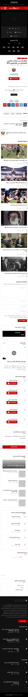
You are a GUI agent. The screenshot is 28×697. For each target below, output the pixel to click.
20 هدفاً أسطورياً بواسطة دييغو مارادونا (18, 205)
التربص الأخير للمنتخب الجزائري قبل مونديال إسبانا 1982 (15, 227)
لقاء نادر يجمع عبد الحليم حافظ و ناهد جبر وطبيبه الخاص (15, 273)
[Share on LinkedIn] (13, 105)
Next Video (3, 129)
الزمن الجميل (22, 363)
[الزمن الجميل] (14, 8)
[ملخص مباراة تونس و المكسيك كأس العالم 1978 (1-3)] (3, 133)
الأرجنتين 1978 (19, 113)
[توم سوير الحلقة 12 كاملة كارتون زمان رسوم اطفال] (23, 685)
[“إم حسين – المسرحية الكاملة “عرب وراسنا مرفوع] (22, 493)
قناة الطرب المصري (13, 380)
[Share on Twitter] (21, 105)
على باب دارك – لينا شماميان (13, 672)
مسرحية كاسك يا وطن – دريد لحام (10, 499)
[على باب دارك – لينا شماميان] (23, 675)
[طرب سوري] (23, 546)
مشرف (15, 493)
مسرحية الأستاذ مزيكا (12, 480)
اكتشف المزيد (22, 621)
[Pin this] (5, 105)
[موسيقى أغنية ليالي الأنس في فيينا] (23, 665)
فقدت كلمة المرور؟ (19, 589)
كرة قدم (23, 58)
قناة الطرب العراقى (13, 409)
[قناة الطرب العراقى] (22, 412)
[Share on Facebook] (25, 105)
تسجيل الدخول (20, 585)
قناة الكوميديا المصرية (12, 419)
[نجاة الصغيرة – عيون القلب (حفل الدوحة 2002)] (23, 651)
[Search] (1, 8)
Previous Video (23, 120)
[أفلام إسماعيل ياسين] (23, 525)
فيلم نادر (12, 113)
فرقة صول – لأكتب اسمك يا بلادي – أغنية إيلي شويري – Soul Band (14, 4)
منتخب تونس (6, 113)
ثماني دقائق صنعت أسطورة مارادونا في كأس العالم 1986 (15, 160)
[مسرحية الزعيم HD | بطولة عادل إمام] (14, 464)
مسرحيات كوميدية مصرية (14, 537)
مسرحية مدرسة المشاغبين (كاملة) (10, 470)
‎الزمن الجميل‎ (17, 332)
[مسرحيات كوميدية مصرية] (23, 539)
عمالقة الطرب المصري (12, 399)
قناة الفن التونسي (14, 74)
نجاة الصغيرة (17, 530)
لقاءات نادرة (19, 58)
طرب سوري (17, 544)
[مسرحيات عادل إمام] (23, 518)
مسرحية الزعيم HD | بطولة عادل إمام (15, 465)
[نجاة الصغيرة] (23, 532)
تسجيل (21, 587)
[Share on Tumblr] (9, 105)
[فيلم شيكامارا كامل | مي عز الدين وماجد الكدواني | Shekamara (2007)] (23, 642)
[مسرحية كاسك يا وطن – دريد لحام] (22, 502)
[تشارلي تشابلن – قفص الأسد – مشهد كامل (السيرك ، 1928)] (25, 124)
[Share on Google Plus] (17, 105)
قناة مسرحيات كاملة (13, 390)
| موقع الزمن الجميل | (9, 694)
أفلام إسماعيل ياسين (15, 523)
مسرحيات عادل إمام (16, 516)
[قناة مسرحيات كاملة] (22, 393)
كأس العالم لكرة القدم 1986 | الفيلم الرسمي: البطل (16, 182)
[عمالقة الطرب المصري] (22, 402)
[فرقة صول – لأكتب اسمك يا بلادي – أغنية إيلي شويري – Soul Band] (23, 632)
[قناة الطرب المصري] (22, 383)
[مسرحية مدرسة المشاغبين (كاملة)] (22, 474)
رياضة (26, 58)
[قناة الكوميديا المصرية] (22, 422)
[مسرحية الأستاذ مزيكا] (22, 483)
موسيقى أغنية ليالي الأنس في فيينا (16, 361)
